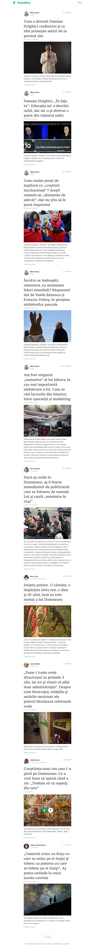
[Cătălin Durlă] (26, 761)
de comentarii (65, 366)
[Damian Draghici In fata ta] (47, 137)
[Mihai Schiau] (26, 14)
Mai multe (47, 936)
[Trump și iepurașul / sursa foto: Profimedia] (47, 326)
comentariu (66, 576)
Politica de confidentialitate (54, 944)
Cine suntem (66, 944)
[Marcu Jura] (26, 577)
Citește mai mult (29, 85)
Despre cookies (42, 944)
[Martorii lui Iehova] (47, 421)
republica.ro (21, 2)
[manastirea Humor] (47, 810)
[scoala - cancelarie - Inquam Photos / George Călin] (47, 728)
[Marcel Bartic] (26, 469)
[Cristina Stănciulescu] (26, 846)
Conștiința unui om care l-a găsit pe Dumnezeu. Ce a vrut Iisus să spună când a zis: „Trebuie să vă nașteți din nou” (47, 778)
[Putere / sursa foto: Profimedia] (47, 621)
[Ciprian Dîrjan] (26, 665)
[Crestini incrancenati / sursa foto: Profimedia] (47, 226)
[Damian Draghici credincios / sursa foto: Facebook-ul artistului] (47, 58)
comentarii (67, 12)
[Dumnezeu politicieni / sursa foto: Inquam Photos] (47, 523)
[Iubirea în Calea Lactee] (47, 900)
